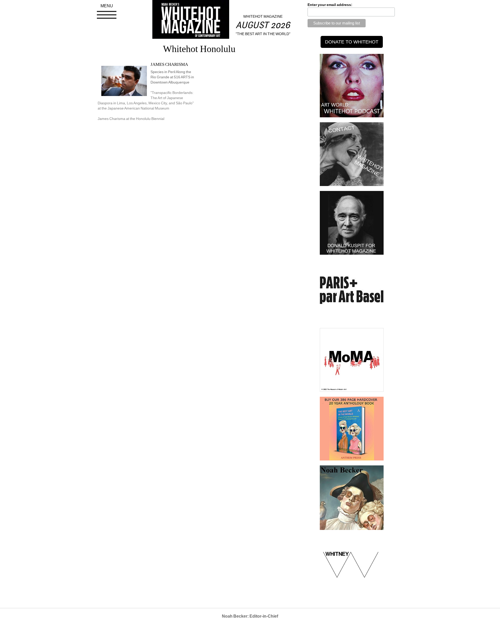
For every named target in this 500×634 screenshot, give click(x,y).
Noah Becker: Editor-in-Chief (250, 616)
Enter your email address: (330, 5)
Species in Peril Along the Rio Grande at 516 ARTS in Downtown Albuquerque (172, 77)
